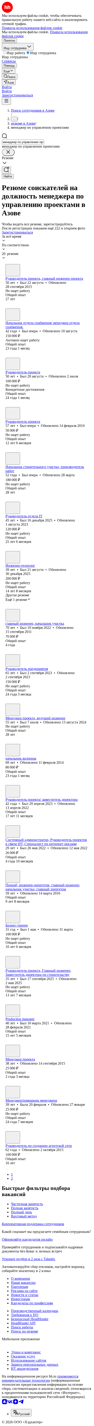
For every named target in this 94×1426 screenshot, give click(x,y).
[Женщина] (12, 1092)
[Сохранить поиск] (6, 170)
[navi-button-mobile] (6, 101)
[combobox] (23, 142)
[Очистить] (8, 152)
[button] (7, 87)
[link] (9, 76)
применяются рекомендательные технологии (40, 1378)
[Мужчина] (12, 270)
